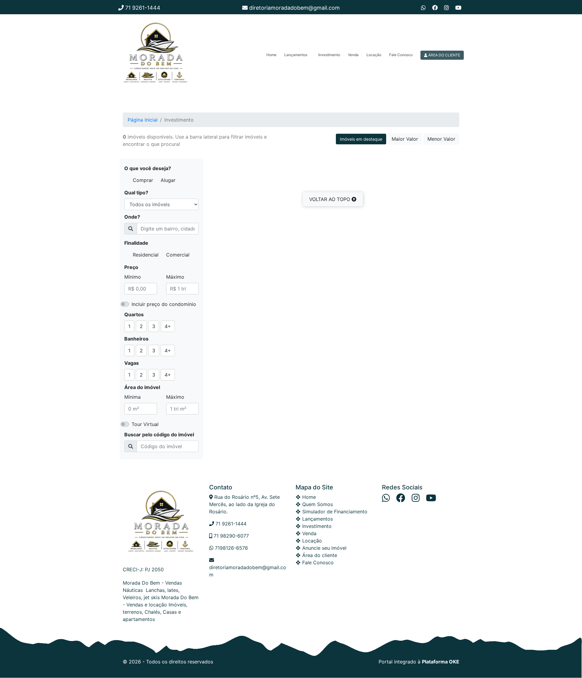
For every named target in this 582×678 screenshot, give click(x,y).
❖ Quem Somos (314, 504)
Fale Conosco (401, 54)
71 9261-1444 (142, 8)
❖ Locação (309, 541)
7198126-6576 (230, 548)
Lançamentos (295, 54)
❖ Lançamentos (314, 519)
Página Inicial (143, 120)
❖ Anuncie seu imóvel (321, 548)
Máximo (175, 277)
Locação (373, 54)
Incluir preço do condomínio (164, 304)
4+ (168, 326)
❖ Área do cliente (316, 555)
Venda (353, 54)
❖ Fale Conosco (315, 562)
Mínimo (132, 277)
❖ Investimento (314, 526)
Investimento (329, 54)
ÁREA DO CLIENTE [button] (443, 55)
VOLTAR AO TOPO (330, 199)
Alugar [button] (168, 180)
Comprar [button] (143, 180)
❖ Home (306, 497)
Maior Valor (405, 139)
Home (271, 54)
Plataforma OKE (440, 662)
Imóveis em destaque (361, 139)
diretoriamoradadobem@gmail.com (294, 8)
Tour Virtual (145, 424)
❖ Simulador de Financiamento (331, 511)
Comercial (177, 255)
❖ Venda (306, 533)
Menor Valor (441, 139)
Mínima (132, 397)
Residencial (146, 255)
